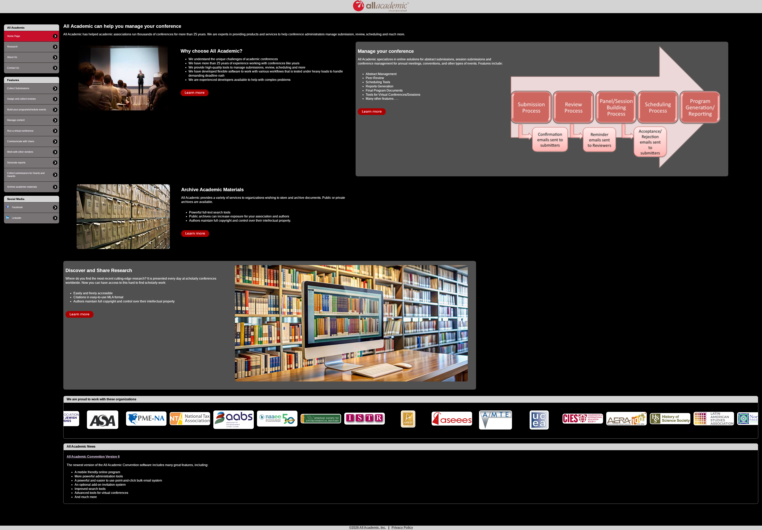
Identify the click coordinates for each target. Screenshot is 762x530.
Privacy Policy (402, 527)
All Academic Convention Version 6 (93, 456)
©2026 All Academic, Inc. (367, 527)
